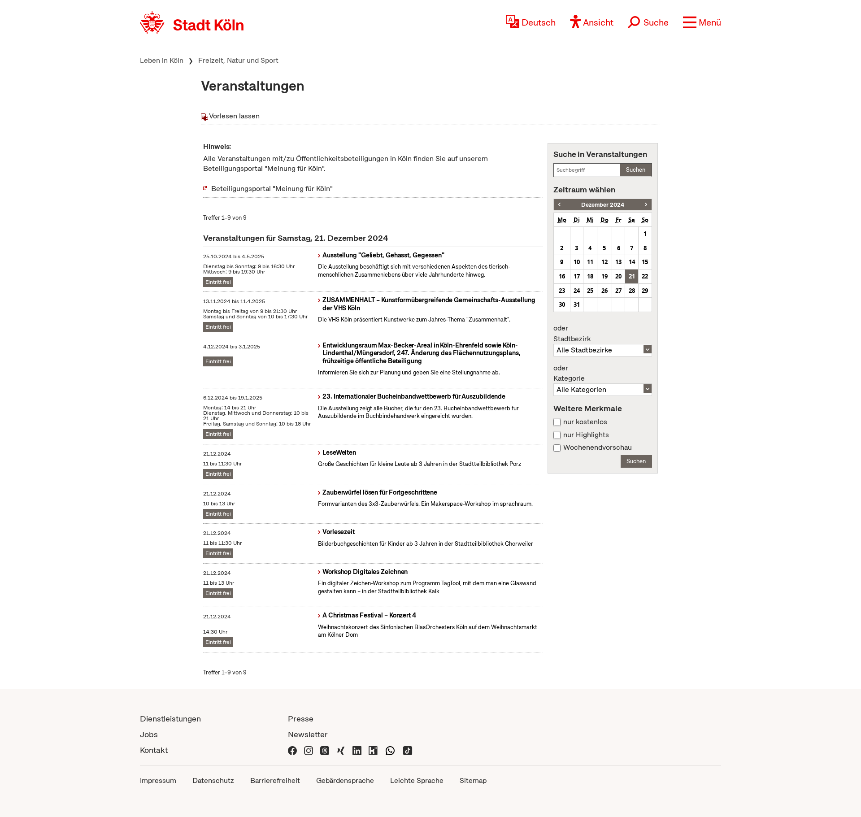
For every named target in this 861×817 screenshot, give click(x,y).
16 (562, 276)
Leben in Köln (161, 60)
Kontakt (154, 750)
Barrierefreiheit (275, 780)
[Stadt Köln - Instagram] (308, 750)
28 (632, 291)
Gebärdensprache (345, 780)
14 (632, 262)
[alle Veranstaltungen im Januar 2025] (646, 204)
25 (590, 291)
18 (590, 276)
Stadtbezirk (572, 333)
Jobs (149, 734)
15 (645, 262)
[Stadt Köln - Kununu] (373, 750)
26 (604, 291)
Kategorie (569, 373)
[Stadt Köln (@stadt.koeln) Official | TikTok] (408, 750)
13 (618, 262)
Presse (300, 718)
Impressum (158, 780)
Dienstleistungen (170, 718)
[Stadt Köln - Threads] (324, 750)
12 (604, 262)
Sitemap (473, 780)
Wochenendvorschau (597, 447)
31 (577, 304)
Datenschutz (213, 780)
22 (645, 276)
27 (618, 291)
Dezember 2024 (602, 205)
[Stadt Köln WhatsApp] (390, 750)
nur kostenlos (585, 422)
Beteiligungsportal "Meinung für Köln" (272, 188)
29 (645, 291)
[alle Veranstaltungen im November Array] (559, 204)
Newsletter (308, 734)
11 (590, 262)
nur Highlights (586, 435)
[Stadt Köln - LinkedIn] (356, 750)
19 (604, 276)
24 (577, 291)
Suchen (635, 170)
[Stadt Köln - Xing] (340, 750)
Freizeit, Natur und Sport (238, 60)
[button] (702, 22)
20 (618, 276)
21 (632, 276)
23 (562, 291)
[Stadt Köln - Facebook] (292, 750)
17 (577, 276)
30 (562, 304)
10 (577, 262)
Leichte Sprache (417, 780)
